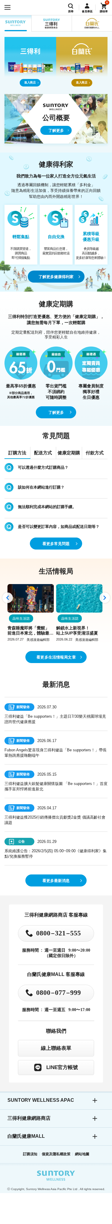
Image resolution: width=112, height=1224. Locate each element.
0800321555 (58, 933)
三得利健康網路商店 (28, 1118)
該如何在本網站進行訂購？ (41, 487)
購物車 (104, 11)
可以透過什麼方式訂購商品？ (43, 467)
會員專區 (87, 11)
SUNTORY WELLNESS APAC (15, 23)
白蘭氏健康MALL (26, 1136)
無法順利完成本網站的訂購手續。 (47, 506)
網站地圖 (82, 1154)
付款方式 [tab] (95, 452)
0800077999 (58, 992)
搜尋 (70, 11)
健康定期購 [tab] (69, 452)
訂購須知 (30, 1154)
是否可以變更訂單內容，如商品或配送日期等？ (58, 526)
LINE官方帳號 (62, 1067)
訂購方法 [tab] (17, 452)
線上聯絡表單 (56, 1048)
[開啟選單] (7, 7)
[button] (7, 597)
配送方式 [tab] (43, 452)
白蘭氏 (92, 23)
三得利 (51, 23)
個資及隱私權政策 (56, 1154)
